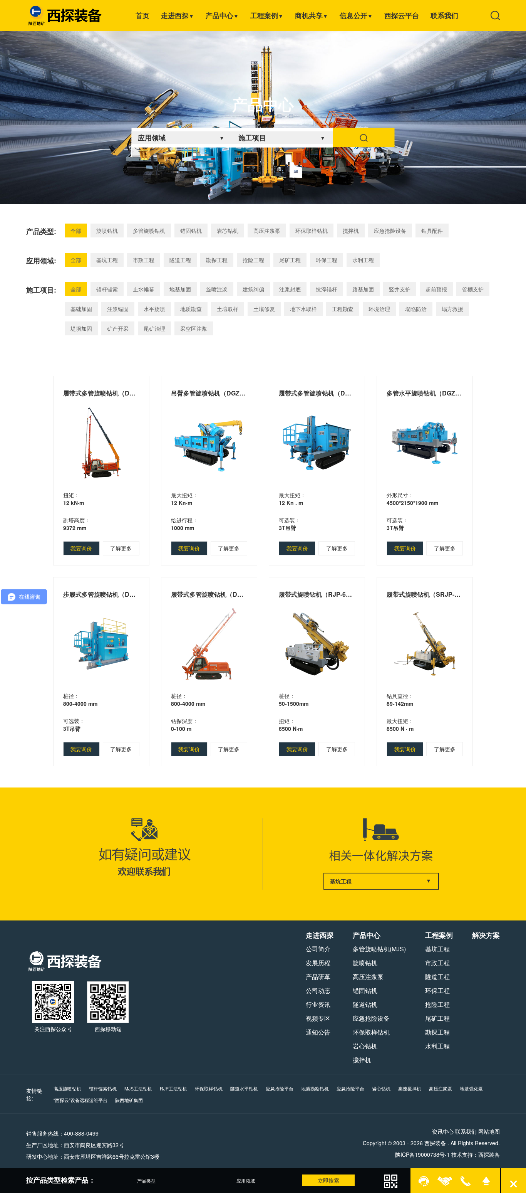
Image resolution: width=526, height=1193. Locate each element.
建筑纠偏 (253, 289)
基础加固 (81, 309)
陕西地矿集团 (129, 1100)
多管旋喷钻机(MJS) (379, 948)
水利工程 (363, 260)
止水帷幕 (143, 289)
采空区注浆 (193, 328)
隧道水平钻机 (244, 1088)
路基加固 (363, 289)
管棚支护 (473, 289)
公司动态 (318, 990)
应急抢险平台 (279, 1088)
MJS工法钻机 (138, 1088)
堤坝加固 (81, 328)
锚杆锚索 (107, 289)
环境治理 (379, 309)
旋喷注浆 (217, 289)
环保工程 (326, 260)
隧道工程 (180, 260)
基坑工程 (107, 260)
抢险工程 (253, 260)
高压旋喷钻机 (67, 1088)
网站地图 (489, 1131)
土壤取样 (227, 309)
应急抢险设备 (390, 230)
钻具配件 (432, 230)
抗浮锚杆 (326, 289)
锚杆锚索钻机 (103, 1088)
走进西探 (177, 15)
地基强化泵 (471, 1088)
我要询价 (81, 548)
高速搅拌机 (409, 1088)
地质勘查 (191, 309)
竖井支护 (399, 289)
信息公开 (356, 15)
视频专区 (318, 1018)
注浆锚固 (118, 309)
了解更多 (121, 548)
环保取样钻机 (311, 230)
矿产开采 (118, 328)
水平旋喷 (154, 309)
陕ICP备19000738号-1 (422, 1154)
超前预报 (436, 289)
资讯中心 (443, 1131)
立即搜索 (328, 1180)
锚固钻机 (191, 230)
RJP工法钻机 (173, 1088)
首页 (142, 15)
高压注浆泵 (266, 230)
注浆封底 (290, 289)
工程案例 (266, 15)
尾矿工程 (290, 260)
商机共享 (311, 15)
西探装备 (489, 1154)
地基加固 (180, 289)
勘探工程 (217, 260)
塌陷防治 (416, 309)
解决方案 (486, 935)
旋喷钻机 (107, 230)
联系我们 (444, 15)
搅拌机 (351, 230)
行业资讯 (318, 1004)
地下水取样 (303, 309)
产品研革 (318, 976)
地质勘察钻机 (315, 1088)
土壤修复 (264, 309)
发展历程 (318, 962)
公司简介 (318, 948)
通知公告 (318, 1032)
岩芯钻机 (227, 230)
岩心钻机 (365, 1046)
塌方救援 (452, 309)
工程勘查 (342, 309)
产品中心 (222, 15)
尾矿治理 (154, 328)
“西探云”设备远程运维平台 (80, 1100)
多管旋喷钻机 (149, 230)
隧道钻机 (365, 1004)
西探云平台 (401, 15)
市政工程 (143, 260)
